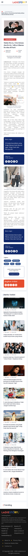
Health (3, 531)
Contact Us (8, 546)
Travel (3, 533)
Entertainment (8, 11)
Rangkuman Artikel (14, 274)
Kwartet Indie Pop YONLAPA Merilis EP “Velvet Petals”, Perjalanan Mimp (14, 358)
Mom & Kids (18, 531)
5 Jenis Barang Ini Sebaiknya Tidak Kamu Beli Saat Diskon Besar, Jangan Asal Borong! (13, 403)
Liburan (6, 263)
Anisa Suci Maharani (8, 51)
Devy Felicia (7, 309)
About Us (7, 540)
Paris (12, 263)
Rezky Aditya (9, 63)
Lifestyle (21, 329)
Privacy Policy (17, 540)
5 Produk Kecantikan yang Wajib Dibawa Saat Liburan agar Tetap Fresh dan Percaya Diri (13, 146)
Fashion (21, 306)
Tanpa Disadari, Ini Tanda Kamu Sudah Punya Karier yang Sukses (12, 335)
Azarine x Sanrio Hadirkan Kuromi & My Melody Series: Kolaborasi (13, 493)
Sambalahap (5, 535)
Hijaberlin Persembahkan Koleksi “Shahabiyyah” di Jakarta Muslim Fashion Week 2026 (13, 313)
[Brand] (19, 2)
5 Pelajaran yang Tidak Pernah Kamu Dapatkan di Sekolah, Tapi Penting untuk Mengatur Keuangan (13, 449)
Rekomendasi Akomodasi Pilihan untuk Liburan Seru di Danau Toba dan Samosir (14, 237)
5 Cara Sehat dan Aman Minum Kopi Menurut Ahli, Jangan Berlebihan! (13, 470)
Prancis (18, 263)
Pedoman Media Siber (11, 543)
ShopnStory (18, 533)
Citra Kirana (21, 62)
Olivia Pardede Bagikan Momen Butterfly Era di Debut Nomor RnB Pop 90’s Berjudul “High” (12, 381)
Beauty (21, 419)
